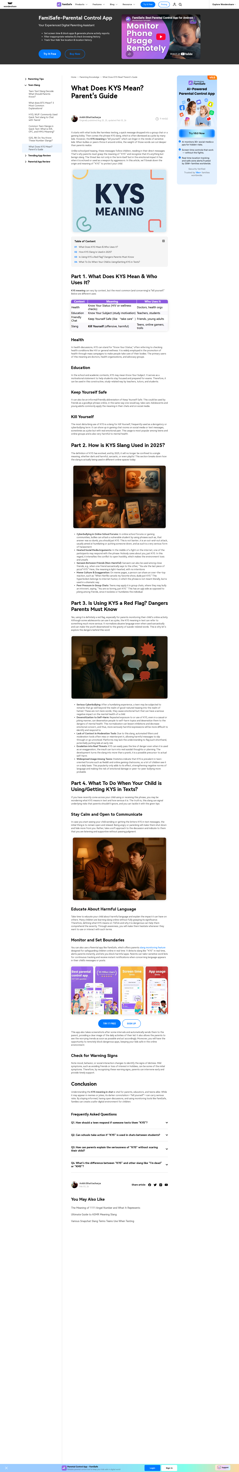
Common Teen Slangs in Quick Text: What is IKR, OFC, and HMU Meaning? (41, 129)
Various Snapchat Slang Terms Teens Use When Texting (102, 1221)
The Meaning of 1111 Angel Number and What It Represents (105, 1207)
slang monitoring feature (152, 947)
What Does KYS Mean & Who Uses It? (98, 247)
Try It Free (148, 4)
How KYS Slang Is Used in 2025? (95, 252)
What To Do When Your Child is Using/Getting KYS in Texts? (110, 262)
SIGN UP (131, 1023)
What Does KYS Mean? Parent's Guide (40, 148)
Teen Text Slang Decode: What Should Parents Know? (41, 94)
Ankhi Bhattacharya (90, 117)
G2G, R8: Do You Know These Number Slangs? (41, 139)
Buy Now (75, 53)
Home (73, 77)
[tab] (42, 79)
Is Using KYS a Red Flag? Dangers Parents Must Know (106, 257)
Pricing (164, 4)
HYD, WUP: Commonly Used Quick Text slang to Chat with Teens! (43, 117)
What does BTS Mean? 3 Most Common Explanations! (41, 106)
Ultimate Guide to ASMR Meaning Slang (94, 1214)
